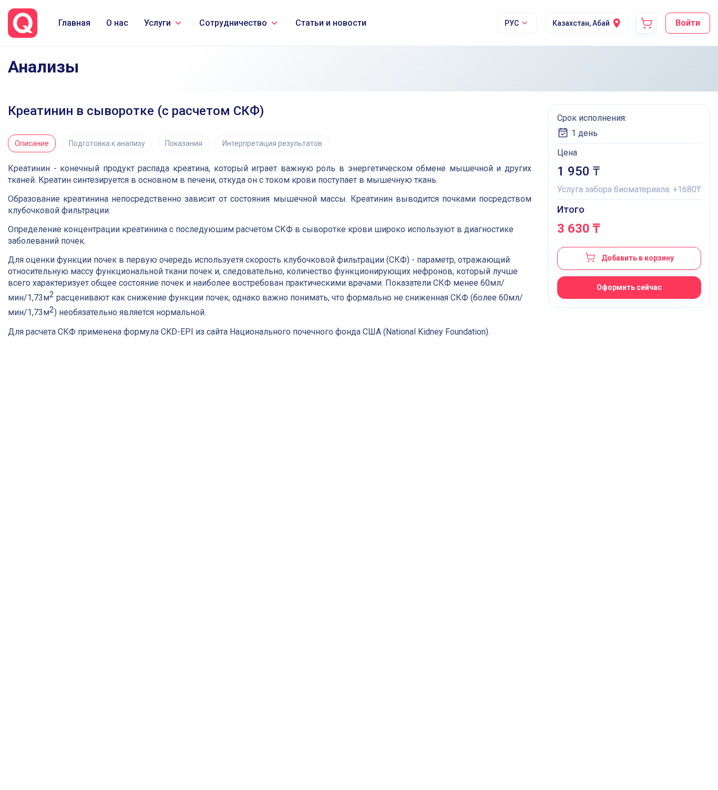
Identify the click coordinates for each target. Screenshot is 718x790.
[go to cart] (646, 23)
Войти (687, 23)
